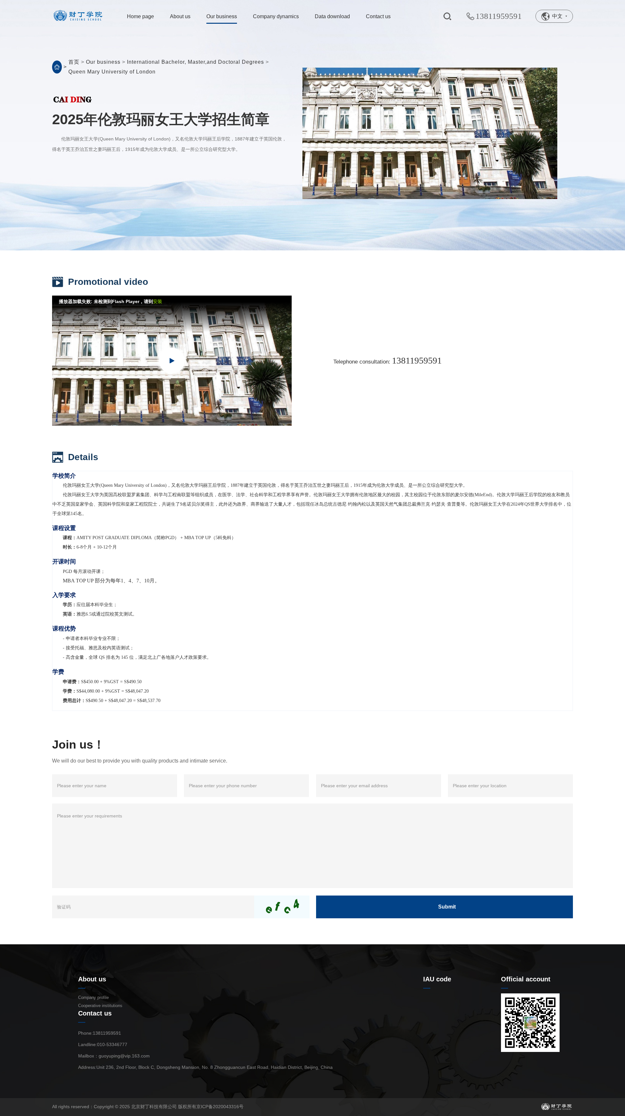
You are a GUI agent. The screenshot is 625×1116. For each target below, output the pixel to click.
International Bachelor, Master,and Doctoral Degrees (195, 62)
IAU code (437, 979)
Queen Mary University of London (112, 71)
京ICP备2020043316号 (219, 1106)
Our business (104, 62)
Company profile (93, 997)
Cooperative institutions (100, 1005)
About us (92, 979)
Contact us (95, 1013)
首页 (73, 62)
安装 (157, 301)
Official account (525, 979)
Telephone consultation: (387, 360)
